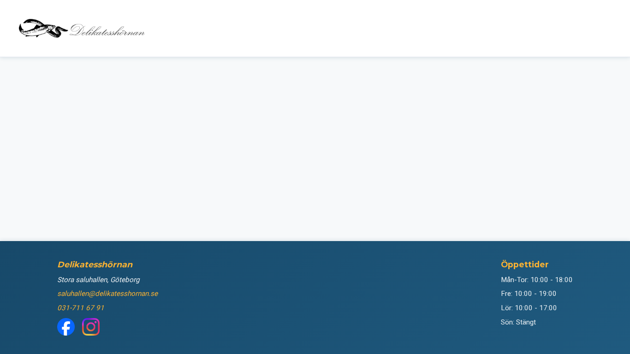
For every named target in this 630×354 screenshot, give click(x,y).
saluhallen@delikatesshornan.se (107, 293)
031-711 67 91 (80, 308)
